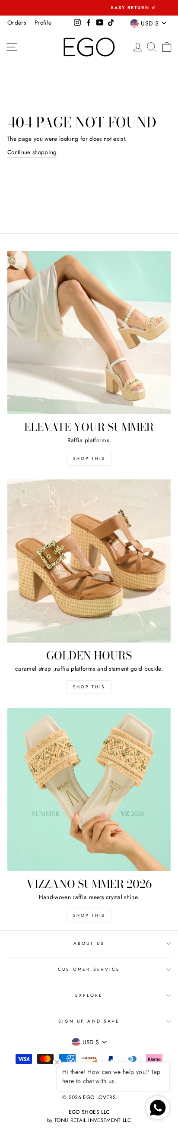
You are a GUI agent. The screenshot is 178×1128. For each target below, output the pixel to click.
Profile (43, 22)
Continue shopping (32, 152)
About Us (88, 943)
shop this (89, 687)
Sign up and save (89, 1021)
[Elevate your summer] (89, 332)
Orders (16, 22)
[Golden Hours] (89, 561)
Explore (89, 995)
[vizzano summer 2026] (89, 789)
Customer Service (89, 969)
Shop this (89, 458)
